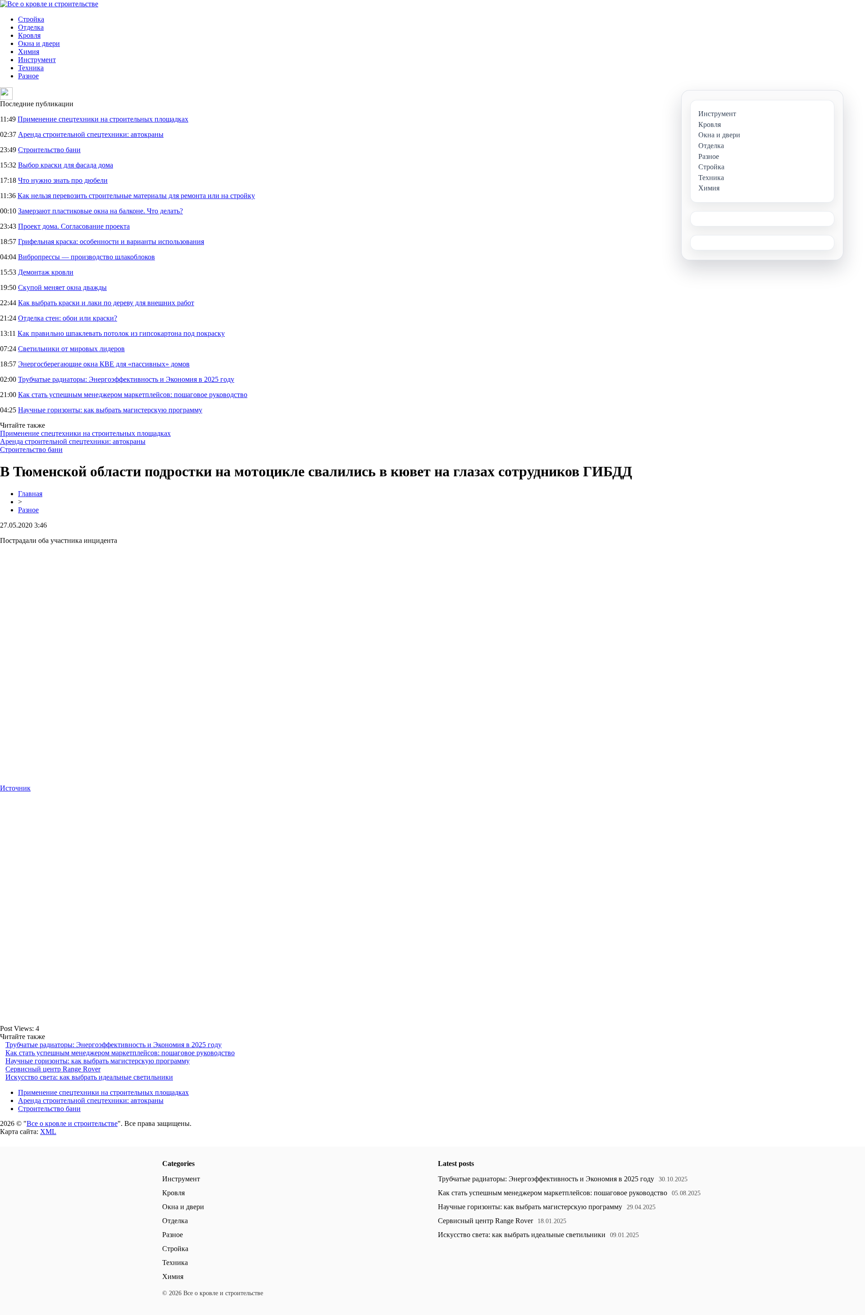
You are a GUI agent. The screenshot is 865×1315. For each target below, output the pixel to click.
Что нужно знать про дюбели (63, 180)
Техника (31, 68)
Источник (15, 788)
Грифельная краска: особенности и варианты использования (111, 241)
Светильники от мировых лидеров (71, 348)
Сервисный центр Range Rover (52, 1069)
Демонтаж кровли (45, 272)
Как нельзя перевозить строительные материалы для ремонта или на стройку (136, 195)
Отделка (31, 27)
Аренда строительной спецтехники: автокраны (91, 134)
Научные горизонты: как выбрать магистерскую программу (110, 410)
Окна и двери (39, 43)
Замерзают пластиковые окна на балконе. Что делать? (100, 211)
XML (48, 1131)
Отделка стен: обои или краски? (67, 318)
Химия (28, 51)
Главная (30, 493)
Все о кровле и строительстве (72, 1123)
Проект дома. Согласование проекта (74, 226)
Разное (28, 76)
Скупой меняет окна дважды (62, 287)
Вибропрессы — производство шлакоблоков (86, 257)
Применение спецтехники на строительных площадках (103, 119)
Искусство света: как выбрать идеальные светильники (89, 1077)
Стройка (31, 19)
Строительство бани (49, 150)
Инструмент (37, 59)
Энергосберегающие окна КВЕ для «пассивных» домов (104, 364)
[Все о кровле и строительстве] (49, 4)
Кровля (29, 35)
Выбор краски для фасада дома (65, 165)
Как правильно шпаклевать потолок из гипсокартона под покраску (121, 333)
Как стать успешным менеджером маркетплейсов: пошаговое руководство (132, 394)
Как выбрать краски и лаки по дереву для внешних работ (106, 303)
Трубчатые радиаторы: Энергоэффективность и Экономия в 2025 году (126, 379)
